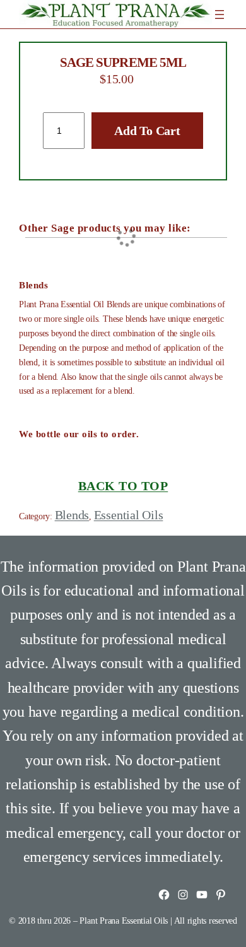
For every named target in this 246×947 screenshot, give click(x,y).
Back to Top (123, 486)
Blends (72, 515)
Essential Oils (128, 515)
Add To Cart (147, 131)
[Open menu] (219, 14)
